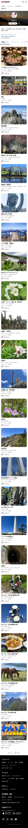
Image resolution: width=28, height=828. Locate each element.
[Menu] (19, 23)
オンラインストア (16, 775)
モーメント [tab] (14, 42)
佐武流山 (4, 448)
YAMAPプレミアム (6, 775)
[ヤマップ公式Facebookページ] (3, 819)
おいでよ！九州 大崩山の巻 (9, 654)
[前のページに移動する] (15, 753)
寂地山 (3, 566)
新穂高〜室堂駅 (6, 185)
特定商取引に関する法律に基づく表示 (11, 802)
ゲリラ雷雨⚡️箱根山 (7, 243)
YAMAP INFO (5, 789)
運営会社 (4, 797)
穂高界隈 (4, 126)
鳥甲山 (3, 419)
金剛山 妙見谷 (6, 331)
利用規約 (10, 797)
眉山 (2, 97)
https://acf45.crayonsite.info (8, 36)
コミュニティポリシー (7, 800)
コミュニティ (5, 765)
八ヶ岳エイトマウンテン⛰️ (9, 67)
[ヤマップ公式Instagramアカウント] (11, 819)
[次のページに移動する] (18, 753)
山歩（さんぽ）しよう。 (7, 768)
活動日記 (4, 762)
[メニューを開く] (25, 1)
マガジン (4, 778)
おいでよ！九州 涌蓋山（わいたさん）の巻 (14, 742)
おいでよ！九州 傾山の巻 (8, 712)
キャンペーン (13, 765)
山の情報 (21, 762)
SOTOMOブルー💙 (7, 507)
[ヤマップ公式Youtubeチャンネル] (15, 819)
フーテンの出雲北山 (7, 536)
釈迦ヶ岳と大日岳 (6, 214)
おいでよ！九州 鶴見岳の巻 (9, 624)
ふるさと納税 (11, 778)
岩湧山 (3, 360)
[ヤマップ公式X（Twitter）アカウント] (7, 819)
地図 (16, 762)
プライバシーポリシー (19, 797)
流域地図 (22, 778)
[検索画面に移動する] (22, 1)
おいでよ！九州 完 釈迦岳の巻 (10, 595)
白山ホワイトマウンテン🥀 (9, 272)
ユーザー (10, 6)
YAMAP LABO (5, 781)
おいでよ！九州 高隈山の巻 (9, 683)
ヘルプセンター (13, 789)
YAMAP (3, 6)
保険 (17, 778)
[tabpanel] (14, 399)
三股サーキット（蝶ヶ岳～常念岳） (12, 302)
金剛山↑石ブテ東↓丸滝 (8, 155)
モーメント (10, 762)
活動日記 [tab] (4, 42)
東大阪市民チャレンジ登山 (9, 478)
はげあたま (18, 6)
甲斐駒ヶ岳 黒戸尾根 (8, 390)
